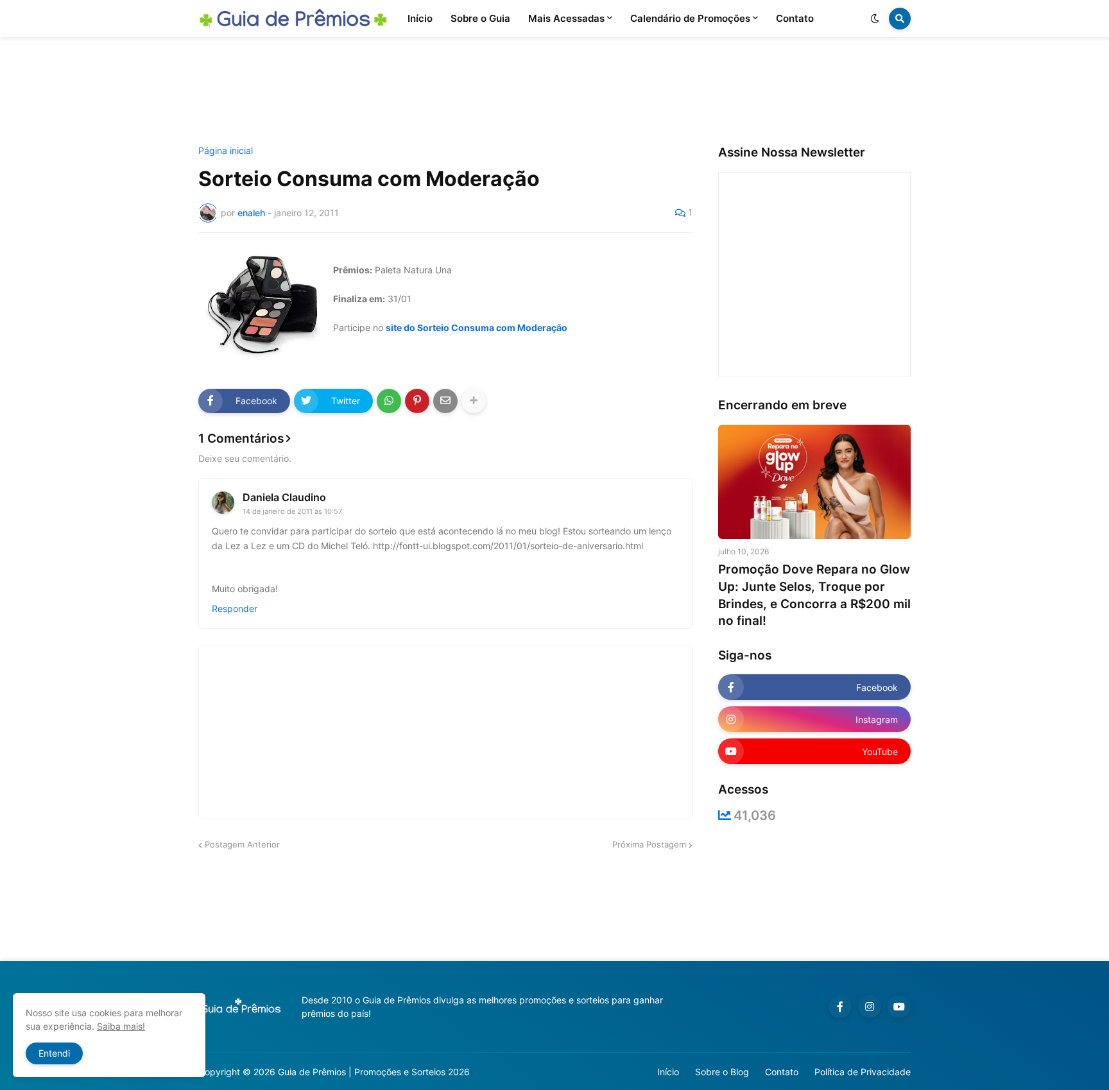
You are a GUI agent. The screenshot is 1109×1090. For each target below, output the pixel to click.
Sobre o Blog (722, 1071)
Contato (781, 1071)
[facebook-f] (840, 1006)
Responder (234, 608)
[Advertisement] (554, 92)
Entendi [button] (54, 1053)
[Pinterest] (417, 401)
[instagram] (869, 1006)
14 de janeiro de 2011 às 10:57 (292, 511)
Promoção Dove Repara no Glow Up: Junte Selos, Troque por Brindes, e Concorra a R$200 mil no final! (814, 595)
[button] (875, 19)
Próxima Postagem (649, 844)
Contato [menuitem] (795, 18)
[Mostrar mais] (473, 401)
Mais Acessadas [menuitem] (566, 18)
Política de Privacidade (862, 1071)
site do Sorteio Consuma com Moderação (476, 327)
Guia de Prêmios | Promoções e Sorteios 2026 (374, 1071)
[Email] (445, 401)
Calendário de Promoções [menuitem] (690, 18)
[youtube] (899, 1006)
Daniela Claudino (284, 497)
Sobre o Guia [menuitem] (480, 18)
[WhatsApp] (389, 401)
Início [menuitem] (420, 18)
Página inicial (225, 150)
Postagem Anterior (242, 844)
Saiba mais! (121, 1026)
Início (668, 1071)
